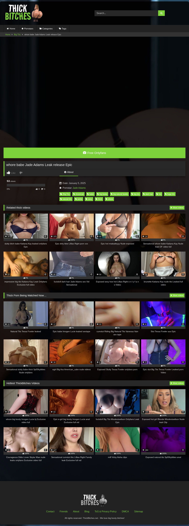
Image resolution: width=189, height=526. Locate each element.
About (70, 172)
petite (80, 199)
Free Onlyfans (96, 153)
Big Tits (17, 34)
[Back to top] (180, 517)
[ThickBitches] (25, 13)
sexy (90, 199)
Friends (64, 511)
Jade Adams (79, 188)
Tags (64, 28)
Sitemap (138, 511)
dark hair (149, 194)
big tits (137, 194)
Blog (86, 511)
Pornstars (28, 28)
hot (160, 194)
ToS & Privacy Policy (106, 511)
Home (12, 28)
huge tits (171, 194)
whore (110, 199)
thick (100, 199)
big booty (103, 194)
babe (91, 194)
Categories (47, 28)
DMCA (125, 511)
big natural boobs (120, 194)
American (80, 194)
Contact (50, 511)
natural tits (67, 199)
